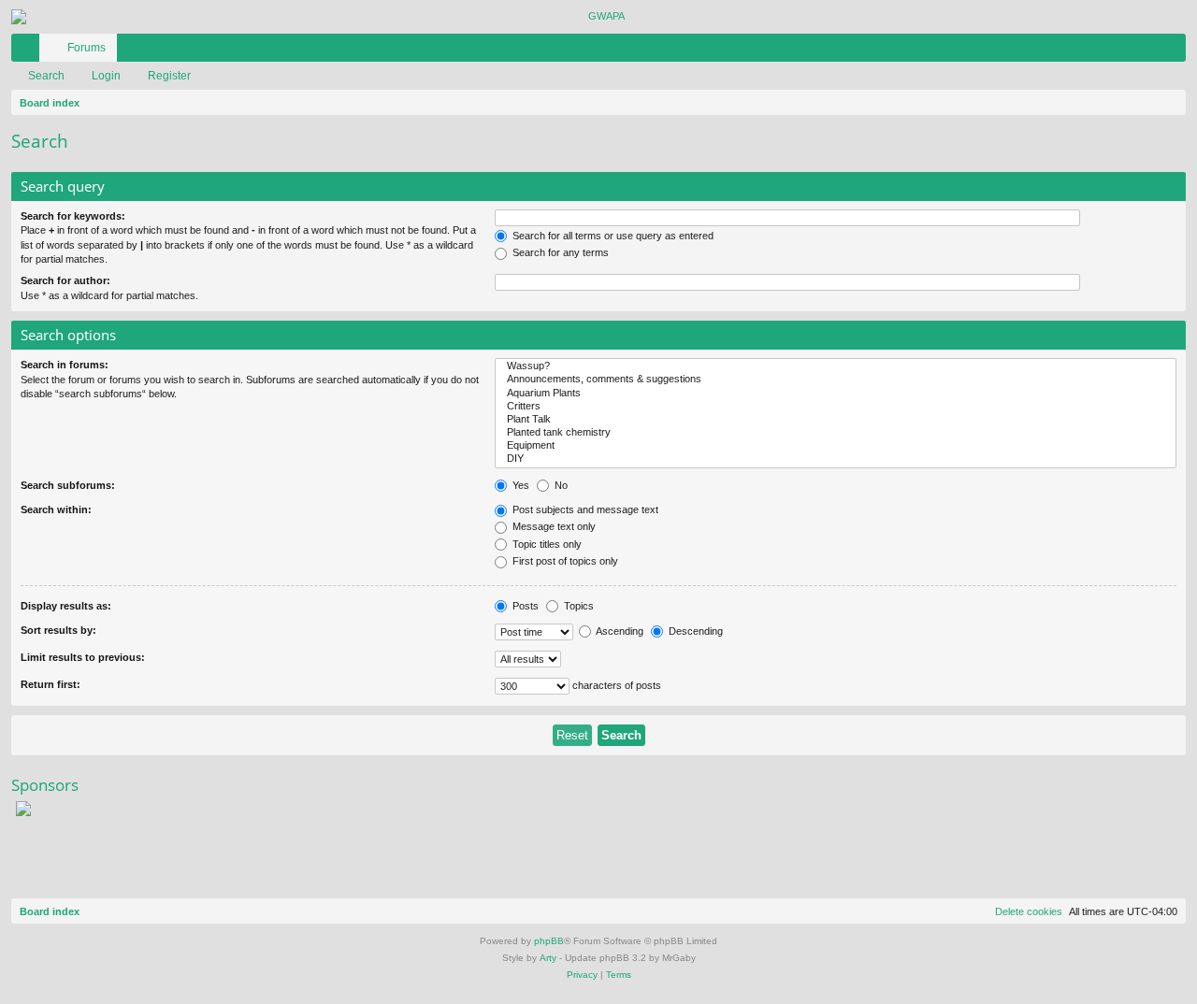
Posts (524, 605)
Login (106, 75)
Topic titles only (546, 544)
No (560, 485)
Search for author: (65, 280)
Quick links (29, 51)
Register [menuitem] (1175, 51)
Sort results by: (58, 630)
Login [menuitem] (1147, 51)
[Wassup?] (836, 366)
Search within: (56, 509)
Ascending (618, 631)
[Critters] (836, 406)
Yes (519, 485)
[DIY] (836, 459)
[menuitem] (1116, 48)
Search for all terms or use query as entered (612, 235)
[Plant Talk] (836, 419)
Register (169, 75)
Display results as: (66, 605)
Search (46, 75)
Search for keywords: (73, 216)
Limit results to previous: (83, 657)
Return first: (50, 684)
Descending (694, 631)
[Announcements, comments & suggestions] (836, 379)
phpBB (549, 941)
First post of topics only (564, 561)
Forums (86, 47)
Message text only (553, 526)
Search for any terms (559, 252)
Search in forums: (64, 364)
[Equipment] (836, 445)
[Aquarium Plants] (836, 393)
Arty (548, 958)
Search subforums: (68, 485)
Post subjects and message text (584, 509)
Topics (577, 605)
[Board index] (598, 17)
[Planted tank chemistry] (836, 432)
